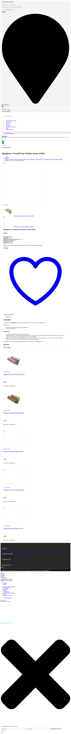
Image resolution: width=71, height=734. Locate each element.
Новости (33, 556)
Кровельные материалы (6, 551)
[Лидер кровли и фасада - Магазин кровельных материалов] (8, 1)
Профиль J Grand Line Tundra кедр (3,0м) (13, 451)
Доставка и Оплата (9, 133)
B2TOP (47, 570)
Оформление (9, 580)
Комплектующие (9, 129)
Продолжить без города (6, 622)
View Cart (3, 580)
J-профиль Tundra (38, 245)
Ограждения (6, 591)
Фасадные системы (22, 551)
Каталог (3, 556)
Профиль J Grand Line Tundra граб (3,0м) (13, 528)
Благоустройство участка (9, 586)
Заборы (27, 551)
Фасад (4, 594)
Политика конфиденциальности (22, 556)
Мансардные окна (14, 551)
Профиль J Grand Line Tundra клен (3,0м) (13, 413)
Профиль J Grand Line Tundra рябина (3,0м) (13, 374)
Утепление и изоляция (10, 126)
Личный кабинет (12, 556)
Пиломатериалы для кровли (48, 551)
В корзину (6, 248)
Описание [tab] (8, 316)
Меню (4, 584)
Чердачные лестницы (58, 551)
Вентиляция (6, 587)
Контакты (7, 556)
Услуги (29, 556)
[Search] (3, 142)
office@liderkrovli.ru (9, 9)
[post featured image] (35, 360)
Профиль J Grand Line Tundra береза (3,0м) (13, 490)
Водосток (41, 551)
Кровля (5, 590)
